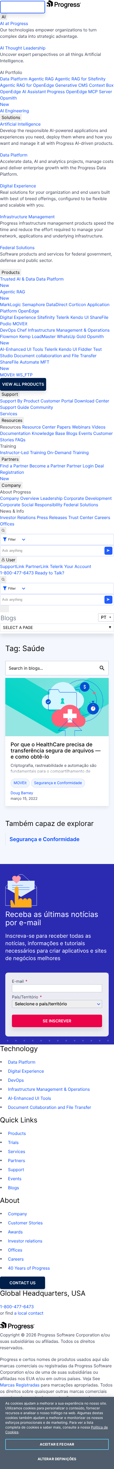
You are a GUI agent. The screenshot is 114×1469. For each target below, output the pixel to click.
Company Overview (19, 498)
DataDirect (56, 304)
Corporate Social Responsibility (31, 504)
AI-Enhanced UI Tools (21, 349)
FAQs (20, 439)
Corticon (77, 304)
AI (4, 16)
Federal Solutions (17, 247)
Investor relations (25, 1241)
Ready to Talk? (49, 572)
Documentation (15, 433)
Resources (12, 420)
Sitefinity (46, 317)
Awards (15, 1232)
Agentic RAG (41, 78)
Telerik (62, 317)
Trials (13, 1142)
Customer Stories (25, 1222)
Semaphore (33, 304)
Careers (102, 517)
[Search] (3, 530)
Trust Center (80, 517)
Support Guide (14, 407)
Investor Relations (18, 517)
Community (41, 407)
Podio (5, 323)
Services (8, 413)
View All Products (23, 384)
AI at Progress (14, 23)
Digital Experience (18, 185)
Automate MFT (24, 365)
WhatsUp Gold (71, 336)
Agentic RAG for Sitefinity (80, 78)
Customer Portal (57, 401)
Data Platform (13, 78)
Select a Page (18, 627)
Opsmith (8, 101)
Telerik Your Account (70, 566)
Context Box (101, 85)
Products (11, 272)
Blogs (71, 433)
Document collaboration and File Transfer (55, 355)
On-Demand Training (68, 452)
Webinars (81, 427)
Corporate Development (88, 498)
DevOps (8, 330)
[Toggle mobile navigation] (4, 608)
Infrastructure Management (27, 216)
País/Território (25, 997)
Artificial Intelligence (20, 124)
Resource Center (38, 427)
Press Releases (52, 517)
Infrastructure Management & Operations (69, 330)
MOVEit (19, 323)
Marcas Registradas (20, 1385)
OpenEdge (28, 311)
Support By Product (20, 401)
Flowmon (9, 336)
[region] (57, 1433)
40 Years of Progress (29, 1268)
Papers (64, 427)
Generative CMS (71, 85)
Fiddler (85, 349)
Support (10, 394)
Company (11, 485)
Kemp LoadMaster (37, 336)
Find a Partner (14, 465)
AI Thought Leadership (23, 48)
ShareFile (99, 317)
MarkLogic (10, 304)
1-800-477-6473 (17, 572)
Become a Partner (47, 465)
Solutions (11, 117)
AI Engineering (14, 110)
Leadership (51, 498)
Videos (99, 427)
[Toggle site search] (3, 579)
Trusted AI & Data (17, 279)
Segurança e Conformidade (58, 783)
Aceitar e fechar (57, 1444)
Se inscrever (57, 1020)
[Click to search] (102, 668)
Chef (22, 330)
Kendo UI (80, 317)
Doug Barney (22, 793)
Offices (7, 523)
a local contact (28, 1313)
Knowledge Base (48, 433)
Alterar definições (57, 1459)
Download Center (91, 401)
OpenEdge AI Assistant (23, 91)
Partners (10, 459)
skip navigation (22, 7)
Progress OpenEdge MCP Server (79, 91)
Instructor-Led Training (23, 452)
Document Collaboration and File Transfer (49, 1107)
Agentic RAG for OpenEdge (27, 85)
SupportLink (12, 566)
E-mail (18, 981)
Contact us (23, 1282)
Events (85, 433)
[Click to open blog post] (57, 707)
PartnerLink (37, 566)
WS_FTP (24, 374)
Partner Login (80, 465)
